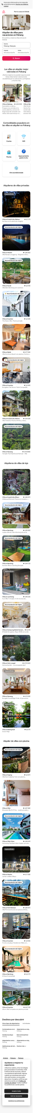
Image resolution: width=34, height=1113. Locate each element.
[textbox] (9, 52)
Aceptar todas (16, 1091)
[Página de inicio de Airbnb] (3, 12)
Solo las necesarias (16, 1096)
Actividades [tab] (26, 1023)
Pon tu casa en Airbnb (21, 12)
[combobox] (16, 46)
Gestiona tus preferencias (16, 1101)
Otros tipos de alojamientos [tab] (11, 1023)
